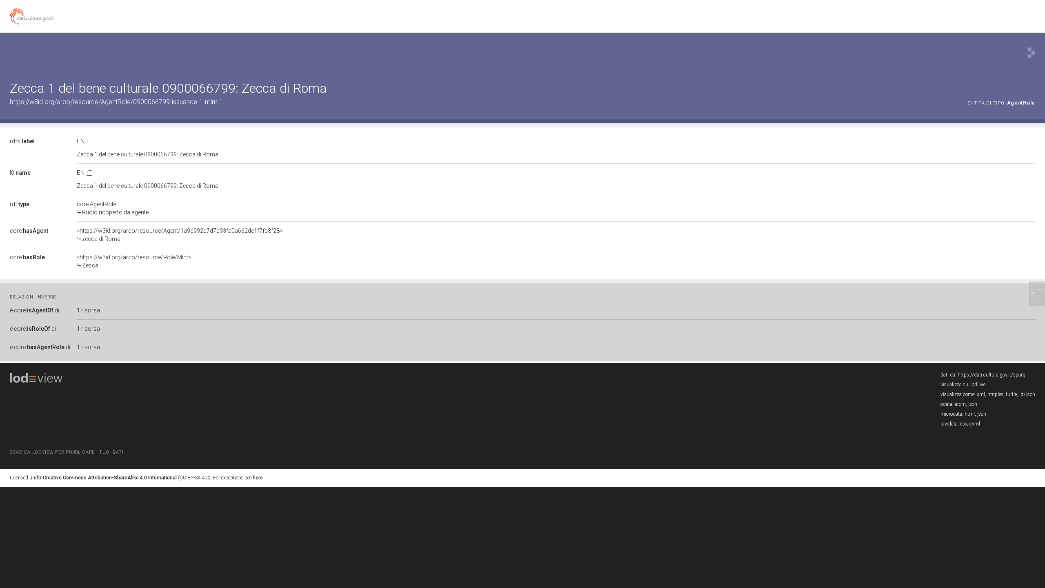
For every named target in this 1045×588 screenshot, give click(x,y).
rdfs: (22, 141)
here (258, 478)
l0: (20, 172)
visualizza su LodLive (962, 385)
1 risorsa (88, 310)
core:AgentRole (113, 208)
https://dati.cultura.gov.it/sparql (992, 375)
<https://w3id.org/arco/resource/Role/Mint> (134, 261)
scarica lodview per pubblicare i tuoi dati (66, 452)
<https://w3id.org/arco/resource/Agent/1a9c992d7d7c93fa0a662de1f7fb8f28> (180, 234)
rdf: (19, 204)
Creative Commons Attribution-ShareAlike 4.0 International (110, 478)
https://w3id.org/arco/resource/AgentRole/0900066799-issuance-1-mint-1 (116, 102)
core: (29, 230)
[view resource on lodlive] (1031, 52)
